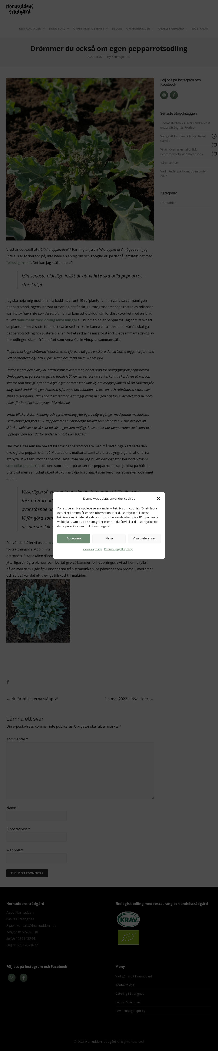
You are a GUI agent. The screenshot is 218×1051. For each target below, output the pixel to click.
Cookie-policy (92, 549)
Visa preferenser (144, 538)
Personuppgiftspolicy (118, 549)
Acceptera (74, 538)
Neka (109, 538)
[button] (158, 498)
